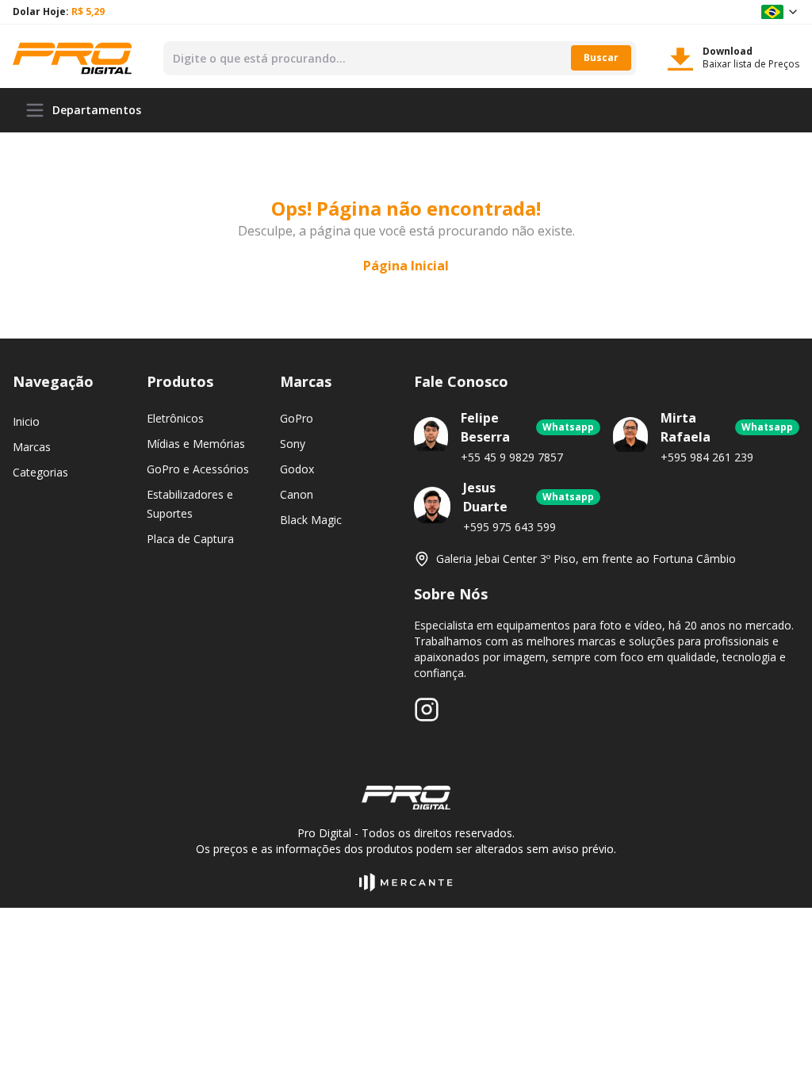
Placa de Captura (190, 538)
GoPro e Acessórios (198, 468)
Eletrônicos (175, 418)
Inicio (26, 421)
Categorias (40, 472)
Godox (297, 468)
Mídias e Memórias (196, 443)
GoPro (296, 418)
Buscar (601, 57)
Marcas (32, 446)
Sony (292, 443)
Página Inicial (406, 265)
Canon (296, 494)
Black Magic (311, 519)
